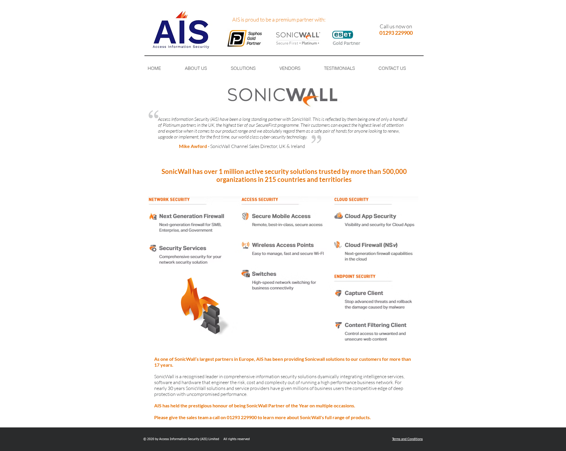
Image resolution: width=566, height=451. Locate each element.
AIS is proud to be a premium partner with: (278, 19)
